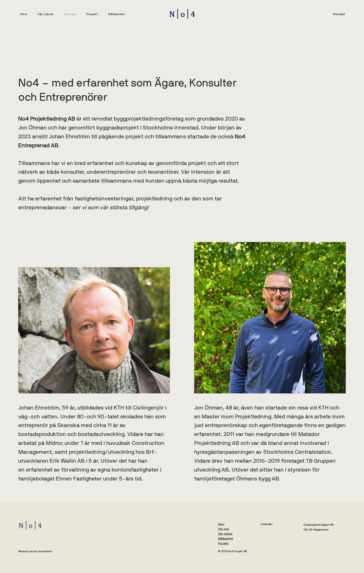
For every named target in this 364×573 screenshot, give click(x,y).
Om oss (223, 528)
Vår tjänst (225, 533)
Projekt (223, 543)
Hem (221, 524)
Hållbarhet (225, 538)
